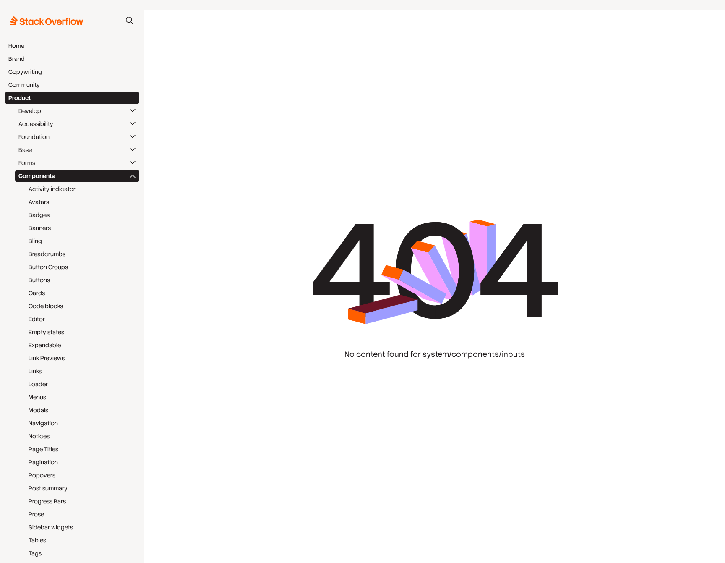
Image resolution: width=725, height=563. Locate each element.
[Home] (46, 20)
